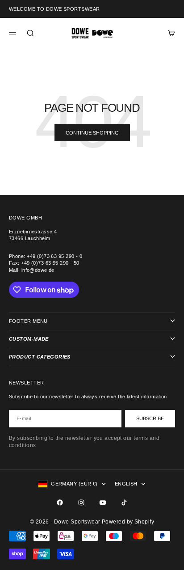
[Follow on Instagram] (81, 502)
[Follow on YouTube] (102, 502)
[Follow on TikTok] (124, 502)
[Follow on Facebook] (59, 502)
